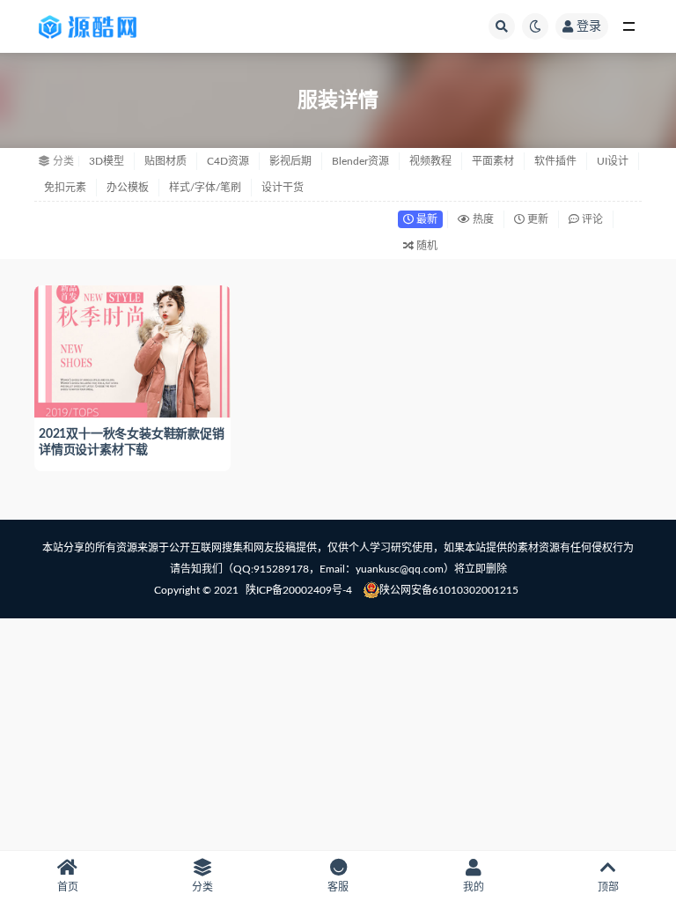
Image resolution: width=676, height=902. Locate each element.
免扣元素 (65, 187)
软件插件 (555, 161)
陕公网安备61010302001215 (448, 590)
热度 (482, 219)
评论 (591, 219)
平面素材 (493, 161)
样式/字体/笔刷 (205, 187)
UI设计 (612, 161)
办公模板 (128, 187)
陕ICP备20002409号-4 (299, 590)
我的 (473, 887)
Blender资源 (360, 161)
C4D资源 (228, 161)
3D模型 (106, 161)
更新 (536, 219)
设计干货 (282, 187)
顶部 (608, 887)
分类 (202, 887)
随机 (425, 245)
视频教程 (430, 161)
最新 (425, 219)
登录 (589, 26)
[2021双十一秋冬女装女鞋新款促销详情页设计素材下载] (132, 349)
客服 (338, 887)
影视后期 (290, 161)
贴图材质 (165, 161)
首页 (67, 887)
